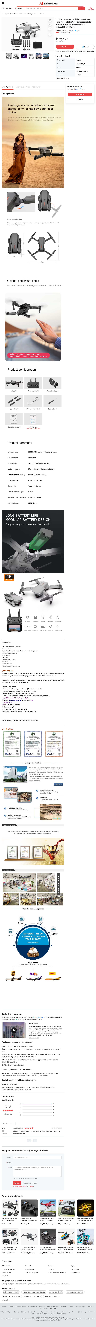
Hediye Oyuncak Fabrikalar (11, 1292)
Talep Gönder (65, 47)
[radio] (3, 1110)
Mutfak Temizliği (6, 1272)
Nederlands (93, 1312)
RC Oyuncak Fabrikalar (56, 1292)
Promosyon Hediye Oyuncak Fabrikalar (34, 1292)
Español (43, 1312)
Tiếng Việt (52, 1313)
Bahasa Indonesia (61, 1313)
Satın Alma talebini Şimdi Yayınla (23, 1186)
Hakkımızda (5, 1306)
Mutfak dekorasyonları (31, 1272)
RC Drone (42, 14)
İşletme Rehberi (44, 1308)
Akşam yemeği (75, 1272)
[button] (3, 3)
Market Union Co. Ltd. (61, 30)
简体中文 (16, 1312)
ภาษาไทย (38, 1313)
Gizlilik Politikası (32, 1306)
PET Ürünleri (28, 1266)
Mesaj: (10, 1167)
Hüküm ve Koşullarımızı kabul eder (45, 1320)
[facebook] (51, 1308)
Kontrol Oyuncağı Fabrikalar (75, 1292)
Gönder (17, 1183)
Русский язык (72, 1312)
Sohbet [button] (86, 47)
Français (36, 1312)
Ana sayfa (5, 14)
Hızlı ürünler (63, 1306)
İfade (11, 1306)
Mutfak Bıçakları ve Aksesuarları (57, 1272)
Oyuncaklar (13, 14)
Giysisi (73, 1266)
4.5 (70, 89)
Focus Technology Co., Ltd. (47, 1317)
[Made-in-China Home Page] (48, 3)
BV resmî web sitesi (39, 1017)
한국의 (80, 1312)
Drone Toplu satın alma (51, 1296)
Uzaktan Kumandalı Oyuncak (11, 1296)
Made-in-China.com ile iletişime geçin (48, 1306)
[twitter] (55, 1308)
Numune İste (90, 51)
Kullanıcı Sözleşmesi (20, 1306)
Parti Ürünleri (75, 1269)
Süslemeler (51, 1266)
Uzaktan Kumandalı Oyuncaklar (28, 14)
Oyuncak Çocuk (29, 1269)
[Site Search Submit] (81, 8)
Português (57, 1312)
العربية (85, 1312)
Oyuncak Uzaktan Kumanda (32, 1296)
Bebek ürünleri (6, 1266)
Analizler (90, 1306)
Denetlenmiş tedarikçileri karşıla (77, 1306)
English (10, 1312)
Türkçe (45, 1313)
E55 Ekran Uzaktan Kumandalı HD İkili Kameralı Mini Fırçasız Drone (48, 1249)
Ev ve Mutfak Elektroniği (9, 1269)
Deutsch (50, 1312)
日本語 (30, 1312)
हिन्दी (33, 1313)
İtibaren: (9, 1157)
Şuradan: (9, 1162)
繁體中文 (23, 1312)
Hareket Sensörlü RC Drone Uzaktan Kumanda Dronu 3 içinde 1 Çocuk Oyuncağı (85, 1220)
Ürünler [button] (20, 8)
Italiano (64, 1312)
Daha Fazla (5, 1300)
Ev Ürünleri (51, 1269)
